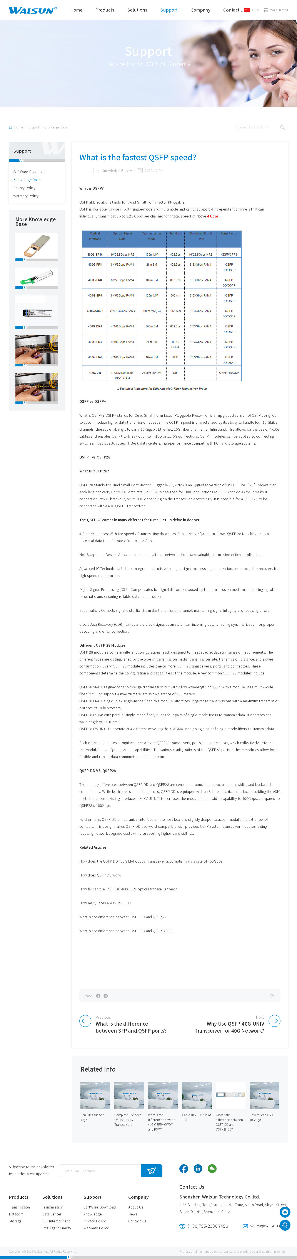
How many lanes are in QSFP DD (105, 902)
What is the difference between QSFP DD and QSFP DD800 (126, 930)
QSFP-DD (141, 784)
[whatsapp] (285, 1225)
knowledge (92, 1214)
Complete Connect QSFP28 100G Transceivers (127, 1120)
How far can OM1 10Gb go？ (261, 1117)
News (132, 1214)
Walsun (38, 1251)
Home (76, 10)
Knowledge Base (55, 127)
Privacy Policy (24, 187)
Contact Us (234, 10)
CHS (255, 9)
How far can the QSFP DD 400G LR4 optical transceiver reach (128, 889)
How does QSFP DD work (100, 875)
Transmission (19, 1207)
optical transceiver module (232, 1251)
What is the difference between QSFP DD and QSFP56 (122, 916)
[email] (285, 1213)
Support (169, 10)
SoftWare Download (29, 171)
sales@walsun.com (269, 1225)
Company (200, 10)
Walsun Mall (279, 9)
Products (104, 10)
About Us (135, 1207)
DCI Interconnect (56, 1221)
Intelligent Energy (56, 1227)
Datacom (16, 1214)
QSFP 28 (86, 484)
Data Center (51, 1214)
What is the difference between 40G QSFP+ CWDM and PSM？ (161, 1122)
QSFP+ (110, 415)
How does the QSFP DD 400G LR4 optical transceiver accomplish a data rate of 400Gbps (151, 861)
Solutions (137, 10)
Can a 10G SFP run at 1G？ (196, 1117)
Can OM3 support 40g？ (92, 1117)
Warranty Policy (25, 195)
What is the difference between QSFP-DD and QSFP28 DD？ (229, 1122)
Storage (15, 1221)
